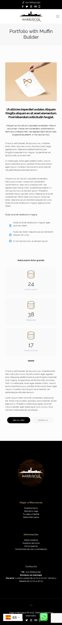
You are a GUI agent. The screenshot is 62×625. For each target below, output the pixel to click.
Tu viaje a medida (31, 514)
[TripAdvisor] (35, 6)
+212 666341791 (32, 2)
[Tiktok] (39, 6)
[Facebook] (22, 6)
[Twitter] (27, 6)
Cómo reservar (31, 546)
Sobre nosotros (31, 540)
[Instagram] (31, 6)
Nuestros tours (31, 508)
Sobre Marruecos (31, 517)
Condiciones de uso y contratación (31, 549)
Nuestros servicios (31, 543)
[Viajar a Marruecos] (31, 16)
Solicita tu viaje (31, 511)
